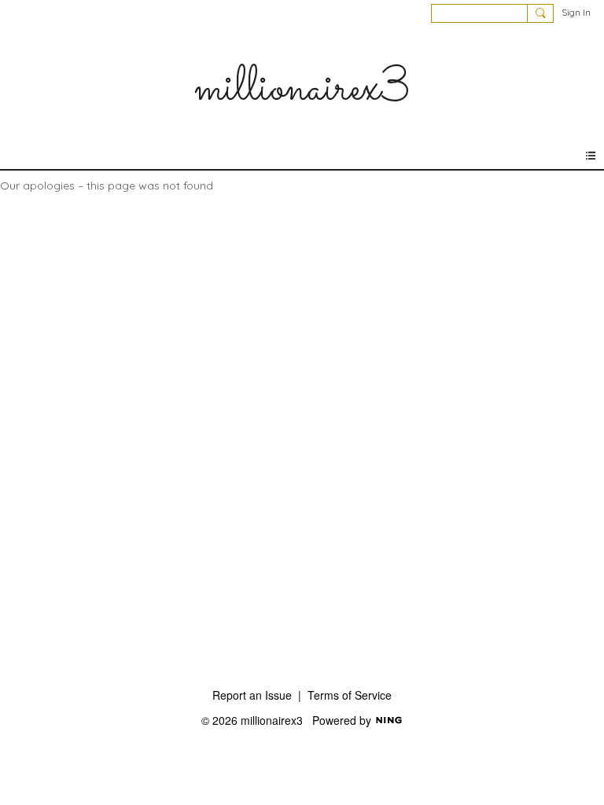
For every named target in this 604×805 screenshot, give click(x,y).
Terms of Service (350, 695)
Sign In (576, 12)
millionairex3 (302, 89)
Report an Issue (252, 695)
